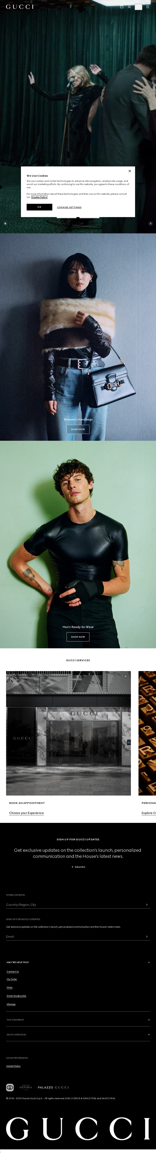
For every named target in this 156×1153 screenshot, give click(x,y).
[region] (78, 191)
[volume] (5, 223)
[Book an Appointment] (68, 733)
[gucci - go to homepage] (19, 7)
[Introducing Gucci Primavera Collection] (78, 116)
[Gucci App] (10, 1087)
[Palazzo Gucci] (53, 1087)
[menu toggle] (147, 6)
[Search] (138, 7)
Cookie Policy (39, 197)
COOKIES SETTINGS (69, 207)
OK (39, 207)
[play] (150, 223)
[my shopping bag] (121, 6)
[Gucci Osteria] (26, 1087)
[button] (78, 962)
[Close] (130, 171)
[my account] (129, 6)
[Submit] (147, 904)
